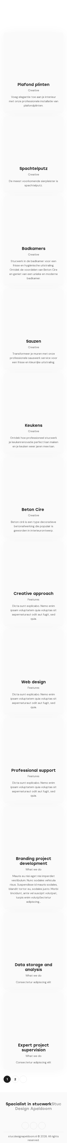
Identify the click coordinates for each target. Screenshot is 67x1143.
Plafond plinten (33, 84)
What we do (33, 869)
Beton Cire (33, 509)
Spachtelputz (33, 168)
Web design (33, 682)
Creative (33, 90)
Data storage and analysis (33, 967)
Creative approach (33, 593)
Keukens (33, 425)
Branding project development (33, 861)
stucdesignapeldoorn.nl (22, 1136)
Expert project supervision (33, 1047)
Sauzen (33, 341)
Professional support (33, 770)
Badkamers (33, 248)
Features (33, 599)
